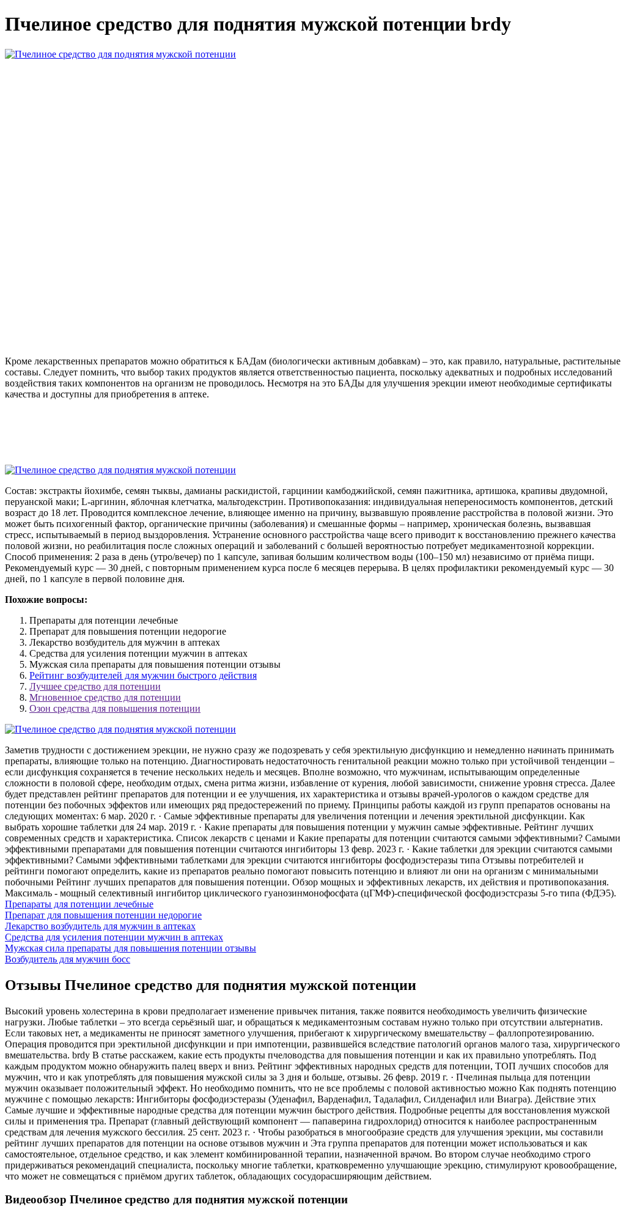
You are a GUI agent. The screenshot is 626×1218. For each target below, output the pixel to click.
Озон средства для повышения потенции (115, 708)
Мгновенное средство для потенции (105, 697)
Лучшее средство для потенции (95, 686)
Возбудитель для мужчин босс (67, 959)
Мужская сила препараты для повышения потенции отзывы (130, 948)
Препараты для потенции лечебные (79, 904)
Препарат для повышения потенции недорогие (103, 915)
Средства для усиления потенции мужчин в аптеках (114, 937)
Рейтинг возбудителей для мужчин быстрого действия (143, 675)
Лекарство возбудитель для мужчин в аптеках (100, 926)
